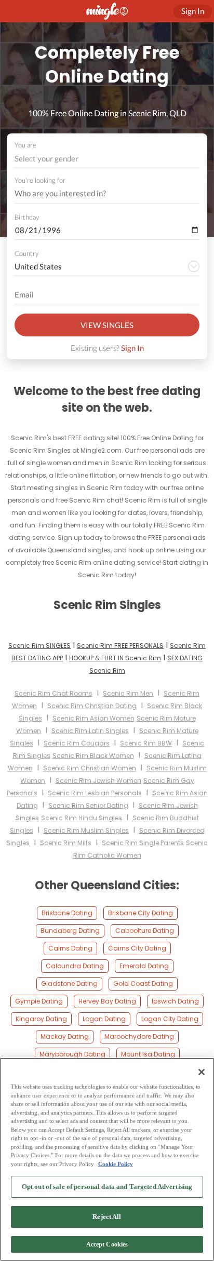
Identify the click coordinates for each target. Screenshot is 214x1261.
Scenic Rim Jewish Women (98, 780)
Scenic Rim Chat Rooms (53, 693)
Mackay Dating (65, 1036)
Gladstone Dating (69, 983)
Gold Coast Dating (143, 983)
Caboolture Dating (144, 930)
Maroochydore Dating (139, 1036)
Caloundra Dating (75, 965)
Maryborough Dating (72, 1054)
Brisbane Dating (67, 913)
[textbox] (106, 158)
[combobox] (107, 158)
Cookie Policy (115, 1164)
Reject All (106, 1217)
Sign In (132, 347)
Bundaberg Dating (70, 930)
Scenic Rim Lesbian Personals (95, 793)
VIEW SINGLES (107, 325)
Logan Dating (104, 1018)
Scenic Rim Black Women (93, 755)
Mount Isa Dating (148, 1054)
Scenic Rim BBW (146, 743)
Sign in (192, 11)
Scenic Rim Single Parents (143, 842)
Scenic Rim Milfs (65, 842)
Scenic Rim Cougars (77, 743)
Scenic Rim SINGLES (39, 645)
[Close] (201, 1072)
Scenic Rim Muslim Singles (86, 830)
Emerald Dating (144, 965)
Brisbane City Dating (140, 913)
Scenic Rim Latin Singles (90, 730)
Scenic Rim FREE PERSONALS (120, 645)
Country (26, 253)
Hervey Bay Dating (107, 1001)
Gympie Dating (39, 1001)
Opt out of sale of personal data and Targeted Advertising (107, 1186)
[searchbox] (100, 193)
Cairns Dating (70, 948)
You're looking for (40, 180)
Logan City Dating (169, 1018)
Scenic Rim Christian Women (89, 768)
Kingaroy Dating (41, 1018)
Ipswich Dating (175, 1001)
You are (25, 145)
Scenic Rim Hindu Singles (81, 817)
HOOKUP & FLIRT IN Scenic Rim (115, 658)
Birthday (27, 217)
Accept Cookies (107, 1244)
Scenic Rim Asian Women (93, 718)
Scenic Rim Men (128, 693)
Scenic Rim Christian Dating (92, 705)
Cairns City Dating (137, 948)
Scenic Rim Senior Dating (88, 805)
